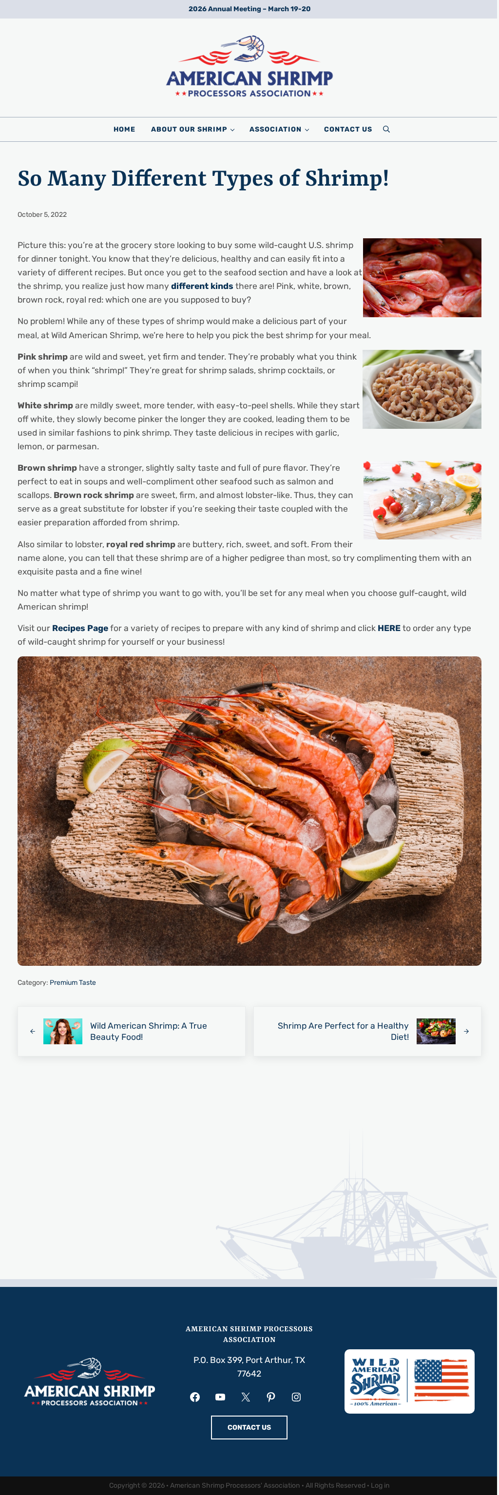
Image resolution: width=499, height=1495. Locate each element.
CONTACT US (249, 1427)
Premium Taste (73, 982)
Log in (380, 1485)
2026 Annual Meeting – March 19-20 (250, 9)
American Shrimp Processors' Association (235, 1485)
